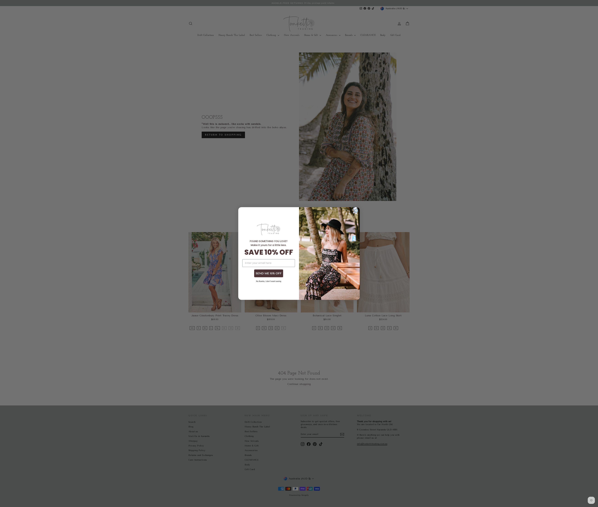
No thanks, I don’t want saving (268, 281)
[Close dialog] (356, 210)
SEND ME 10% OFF (269, 273)
